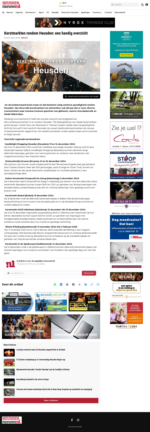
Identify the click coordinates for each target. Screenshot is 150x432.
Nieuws (9, 12)
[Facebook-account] (72, 420)
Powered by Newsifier (75, 426)
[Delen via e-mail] (98, 284)
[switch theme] (142, 4)
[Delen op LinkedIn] (61, 284)
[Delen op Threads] (67, 284)
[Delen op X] (79, 284)
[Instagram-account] (78, 420)
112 (47, 12)
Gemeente (30, 12)
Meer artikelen (51, 400)
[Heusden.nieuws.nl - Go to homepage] (12, 420)
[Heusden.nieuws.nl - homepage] (12, 4)
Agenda (19, 12)
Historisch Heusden (70, 12)
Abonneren (89, 273)
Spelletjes (85, 12)
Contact (108, 12)
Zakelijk (55, 12)
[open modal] (146, 4)
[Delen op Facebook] (73, 284)
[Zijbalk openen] (3, 12)
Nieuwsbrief (120, 12)
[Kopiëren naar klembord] (92, 284)
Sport (41, 12)
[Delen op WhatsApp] (55, 284)
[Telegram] (85, 284)
